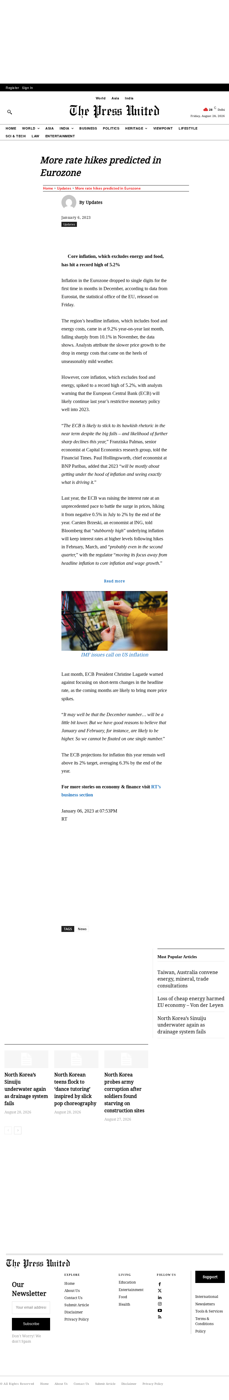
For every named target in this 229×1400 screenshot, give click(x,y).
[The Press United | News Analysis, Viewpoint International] (114, 111)
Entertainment (131, 1289)
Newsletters (205, 1304)
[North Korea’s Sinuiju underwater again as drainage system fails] (26, 1059)
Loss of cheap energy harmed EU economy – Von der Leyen (191, 1001)
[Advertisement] (114, 42)
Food (123, 1296)
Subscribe (31, 1324)
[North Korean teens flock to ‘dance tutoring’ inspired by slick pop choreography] (76, 1059)
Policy (200, 1331)
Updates (64, 188)
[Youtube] (160, 1310)
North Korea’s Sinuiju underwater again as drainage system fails (26, 1089)
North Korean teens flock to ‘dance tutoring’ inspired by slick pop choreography (75, 1089)
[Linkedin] (158, 237)
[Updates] (70, 202)
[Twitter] (160, 1290)
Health (124, 1304)
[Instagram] (160, 1303)
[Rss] (160, 1317)
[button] (9, 112)
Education (127, 1282)
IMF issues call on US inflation (114, 654)
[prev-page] (8, 1130)
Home (48, 188)
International (206, 1296)
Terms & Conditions (204, 1321)
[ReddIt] (131, 237)
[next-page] (17, 1130)
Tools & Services (209, 1311)
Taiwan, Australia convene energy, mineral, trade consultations (187, 979)
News (82, 929)
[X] (117, 237)
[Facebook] (103, 237)
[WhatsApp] (145, 237)
